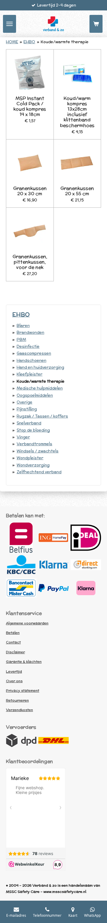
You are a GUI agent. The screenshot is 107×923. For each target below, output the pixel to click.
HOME (12, 42)
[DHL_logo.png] (53, 740)
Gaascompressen (34, 353)
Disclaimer (15, 651)
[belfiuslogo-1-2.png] (21, 538)
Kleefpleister (30, 374)
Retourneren (17, 700)
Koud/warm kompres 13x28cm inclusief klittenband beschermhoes (77, 111)
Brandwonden (30, 332)
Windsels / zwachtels (38, 451)
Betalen (13, 632)
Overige (24, 402)
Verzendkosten (19, 709)
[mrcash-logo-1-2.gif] (21, 587)
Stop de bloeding (33, 430)
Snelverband (29, 423)
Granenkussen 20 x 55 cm (77, 190)
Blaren (23, 325)
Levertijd (14, 671)
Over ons (14, 680)
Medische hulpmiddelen (40, 388)
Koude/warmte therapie (65, 42)
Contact (13, 642)
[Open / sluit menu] (9, 24)
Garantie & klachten (24, 661)
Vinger (23, 437)
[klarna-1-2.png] (53, 564)
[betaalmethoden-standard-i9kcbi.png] (86, 587)
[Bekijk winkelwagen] (96, 24)
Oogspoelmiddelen (35, 395)
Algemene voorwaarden (27, 623)
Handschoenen (31, 360)
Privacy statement (22, 690)
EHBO (29, 42)
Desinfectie (28, 346)
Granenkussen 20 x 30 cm (30, 190)
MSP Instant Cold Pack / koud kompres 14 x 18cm (29, 106)
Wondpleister (30, 458)
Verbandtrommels (34, 444)
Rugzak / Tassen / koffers (42, 416)
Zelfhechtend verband (39, 472)
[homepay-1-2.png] (53, 538)
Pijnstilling (27, 409)
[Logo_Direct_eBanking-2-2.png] (86, 564)
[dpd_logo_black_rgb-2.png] (21, 740)
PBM (21, 339)
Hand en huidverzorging (40, 367)
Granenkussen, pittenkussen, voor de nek (29, 262)
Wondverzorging (33, 465)
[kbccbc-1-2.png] (21, 564)
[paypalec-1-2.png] (53, 587)
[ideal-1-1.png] (86, 538)
